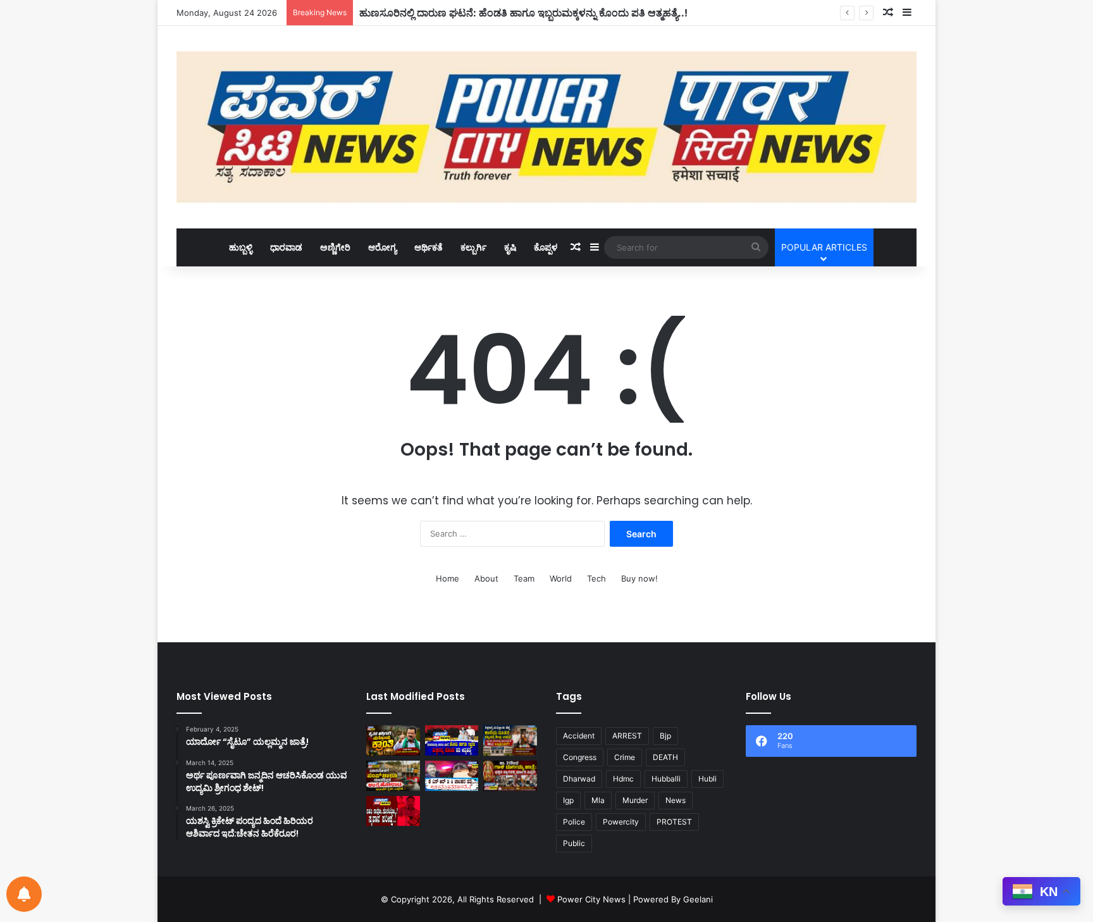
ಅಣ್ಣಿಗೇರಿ (335, 247)
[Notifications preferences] (24, 894)
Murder (635, 800)
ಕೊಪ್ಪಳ (545, 247)
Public (574, 843)
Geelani (698, 899)
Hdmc (623, 778)
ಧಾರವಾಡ (286, 247)
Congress (579, 757)
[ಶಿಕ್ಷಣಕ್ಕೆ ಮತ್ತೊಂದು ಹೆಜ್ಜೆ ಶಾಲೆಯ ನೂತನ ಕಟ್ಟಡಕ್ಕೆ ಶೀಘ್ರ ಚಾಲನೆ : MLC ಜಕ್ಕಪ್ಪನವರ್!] (510, 740)
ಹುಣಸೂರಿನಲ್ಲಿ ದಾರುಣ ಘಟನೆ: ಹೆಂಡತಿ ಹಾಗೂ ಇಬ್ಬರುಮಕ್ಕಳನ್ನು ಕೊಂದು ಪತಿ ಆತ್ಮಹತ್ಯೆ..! (523, 12)
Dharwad (579, 778)
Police (574, 821)
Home (447, 578)
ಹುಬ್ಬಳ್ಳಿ (240, 247)
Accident (579, 735)
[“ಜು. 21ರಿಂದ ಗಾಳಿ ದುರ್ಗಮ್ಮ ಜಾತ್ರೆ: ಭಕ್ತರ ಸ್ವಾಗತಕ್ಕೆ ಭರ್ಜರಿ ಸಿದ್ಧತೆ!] (510, 776)
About (486, 578)
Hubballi (666, 778)
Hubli (707, 778)
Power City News (591, 899)
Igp (568, 800)
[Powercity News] (546, 127)
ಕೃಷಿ (510, 247)
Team (524, 578)
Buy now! (639, 578)
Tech (596, 578)
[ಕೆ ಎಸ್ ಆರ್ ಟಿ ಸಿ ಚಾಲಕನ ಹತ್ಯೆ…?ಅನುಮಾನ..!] (452, 776)
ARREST (627, 735)
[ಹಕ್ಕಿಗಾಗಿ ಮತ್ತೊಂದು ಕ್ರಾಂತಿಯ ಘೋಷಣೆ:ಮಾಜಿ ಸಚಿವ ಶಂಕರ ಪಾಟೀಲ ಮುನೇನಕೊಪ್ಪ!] (393, 740)
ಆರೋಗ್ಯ (382, 247)
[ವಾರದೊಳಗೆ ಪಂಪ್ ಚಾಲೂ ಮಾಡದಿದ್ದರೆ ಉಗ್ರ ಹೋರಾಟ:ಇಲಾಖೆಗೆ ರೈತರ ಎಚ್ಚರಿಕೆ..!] (393, 776)
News (675, 800)
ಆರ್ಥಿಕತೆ (428, 247)
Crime (624, 757)
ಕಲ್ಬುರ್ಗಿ (473, 247)
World (561, 578)
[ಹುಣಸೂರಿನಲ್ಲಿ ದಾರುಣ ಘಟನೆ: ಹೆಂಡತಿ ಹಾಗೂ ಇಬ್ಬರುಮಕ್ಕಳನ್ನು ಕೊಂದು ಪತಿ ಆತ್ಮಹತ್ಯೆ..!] (452, 740)
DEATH (665, 757)
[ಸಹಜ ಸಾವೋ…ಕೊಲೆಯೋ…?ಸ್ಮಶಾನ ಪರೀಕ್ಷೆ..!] (393, 811)
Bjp (665, 735)
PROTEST (674, 821)
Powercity (621, 821)
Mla (598, 800)
